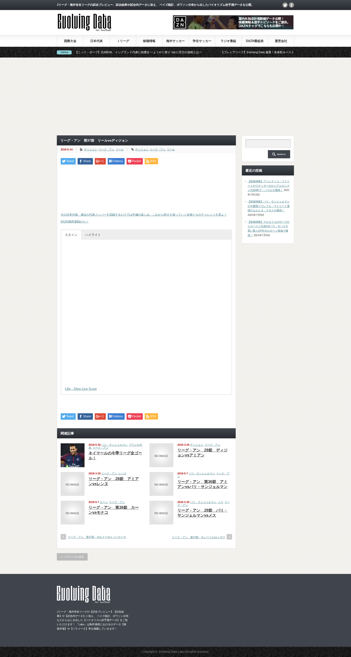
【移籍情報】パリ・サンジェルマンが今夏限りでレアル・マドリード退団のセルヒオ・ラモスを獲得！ (269, 206)
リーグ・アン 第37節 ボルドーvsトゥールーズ (97, 536)
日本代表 (96, 41)
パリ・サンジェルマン (114, 444)
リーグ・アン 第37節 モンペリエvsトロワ (198, 537)
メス (220, 502)
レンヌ (122, 473)
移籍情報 (149, 41)
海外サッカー (175, 41)
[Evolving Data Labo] (84, 29)
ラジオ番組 (228, 41)
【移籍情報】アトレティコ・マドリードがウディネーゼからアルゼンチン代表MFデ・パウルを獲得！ (269, 185)
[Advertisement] (175, 96)
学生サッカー (202, 41)
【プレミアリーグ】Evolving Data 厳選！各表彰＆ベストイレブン (246, 52)
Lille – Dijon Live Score (81, 389)
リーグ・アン (106, 149)
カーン (104, 502)
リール (120, 149)
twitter (285, 5)
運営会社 (281, 41)
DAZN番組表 (255, 41)
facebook (291, 5)
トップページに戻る (72, 556)
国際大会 (70, 41)
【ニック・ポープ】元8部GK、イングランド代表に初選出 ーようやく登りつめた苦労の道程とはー (121, 52)
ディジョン (90, 149)
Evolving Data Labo (172, 651)
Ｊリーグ (123, 41)
